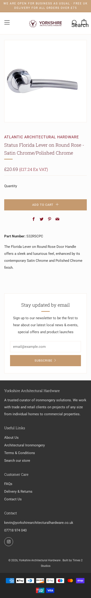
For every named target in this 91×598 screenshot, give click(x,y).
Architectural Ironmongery (24, 445)
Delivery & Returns (18, 491)
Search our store (17, 460)
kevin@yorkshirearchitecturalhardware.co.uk (38, 523)
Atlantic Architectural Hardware (41, 137)
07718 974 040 (15, 530)
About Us (11, 437)
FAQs (8, 484)
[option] (45, 81)
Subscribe (43, 360)
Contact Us (13, 499)
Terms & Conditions (19, 453)
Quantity (10, 186)
